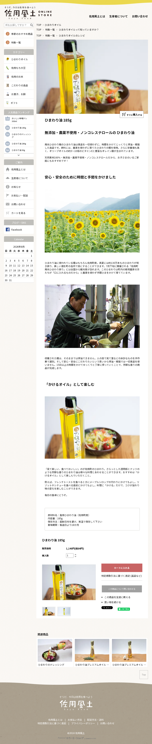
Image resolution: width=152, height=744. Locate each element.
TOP (38, 25)
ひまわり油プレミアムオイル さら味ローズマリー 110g (104, 664)
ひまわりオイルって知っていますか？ (79, 29)
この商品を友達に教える (117, 597)
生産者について (118, 16)
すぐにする (134, 114)
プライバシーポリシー (83, 723)
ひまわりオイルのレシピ (72, 35)
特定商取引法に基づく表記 (52, 723)
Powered (62, 737)
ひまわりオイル (53, 25)
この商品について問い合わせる (121, 588)
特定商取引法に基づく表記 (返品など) (121, 576)
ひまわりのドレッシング (51, 664)
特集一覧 (50, 29)
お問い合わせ (140, 16)
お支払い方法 (75, 719)
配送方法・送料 (95, 719)
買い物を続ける (112, 602)
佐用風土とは (97, 16)
